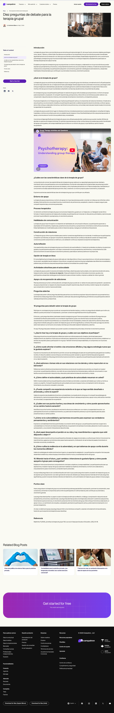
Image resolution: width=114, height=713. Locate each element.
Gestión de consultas (28, 645)
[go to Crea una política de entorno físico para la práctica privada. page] (20, 557)
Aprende (62, 651)
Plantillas (62, 642)
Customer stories (44, 4)
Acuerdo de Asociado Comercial (47, 653)
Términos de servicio (47, 649)
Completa (6, 689)
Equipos (5, 657)
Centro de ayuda (64, 647)
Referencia (6, 71)
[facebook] (82, 703)
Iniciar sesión (77, 4)
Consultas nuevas (8, 649)
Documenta (6, 684)
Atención (6, 678)
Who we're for (31, 4)
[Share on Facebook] (9, 91)
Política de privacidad (65, 668)
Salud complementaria (10, 643)
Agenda (5, 671)
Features (21, 4)
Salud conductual (8, 637)
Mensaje (5, 674)
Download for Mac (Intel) (39, 703)
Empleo (43, 640)
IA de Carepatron (27, 648)
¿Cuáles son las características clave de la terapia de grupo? (14, 61)
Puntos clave (7, 68)
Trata (4, 692)
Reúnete (5, 681)
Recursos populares (65, 637)
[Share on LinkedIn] (5, 91)
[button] (71, 703)
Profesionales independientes (8, 653)
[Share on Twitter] (13, 91)
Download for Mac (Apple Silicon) (15, 703)
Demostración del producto (27, 638)
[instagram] (89, 703)
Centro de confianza (65, 663)
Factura (5, 694)
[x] (103, 703)
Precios (55, 4)
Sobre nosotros (45, 637)
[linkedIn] (96, 703)
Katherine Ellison (12, 25)
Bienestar (6, 646)
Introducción (7, 54)
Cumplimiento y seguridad (67, 666)
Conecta (5, 668)
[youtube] (110, 703)
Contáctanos (44, 646)
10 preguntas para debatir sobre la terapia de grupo (14, 65)
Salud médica (7, 640)
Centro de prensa (46, 643)
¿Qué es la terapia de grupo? (10, 57)
